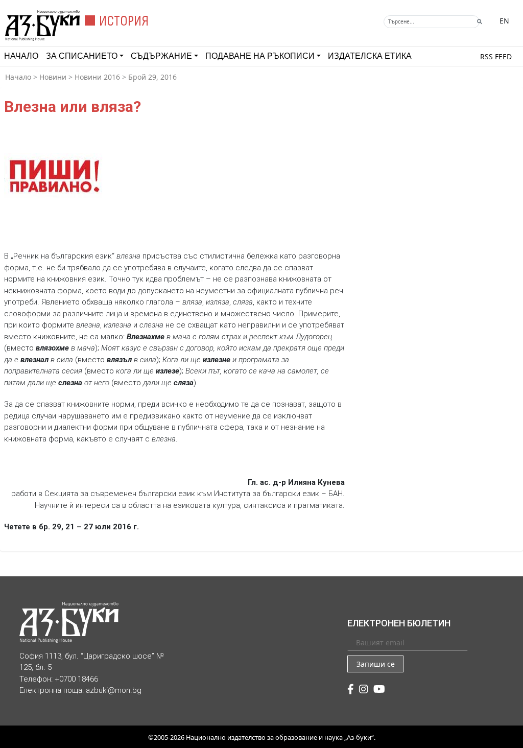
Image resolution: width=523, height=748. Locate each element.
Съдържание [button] (161, 56)
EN (504, 21)
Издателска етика (370, 56)
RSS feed (496, 56)
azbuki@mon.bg (113, 690)
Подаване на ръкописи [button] (260, 56)
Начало (21, 56)
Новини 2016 (97, 77)
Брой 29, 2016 (152, 77)
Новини (52, 77)
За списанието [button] (81, 56)
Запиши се (375, 664)
